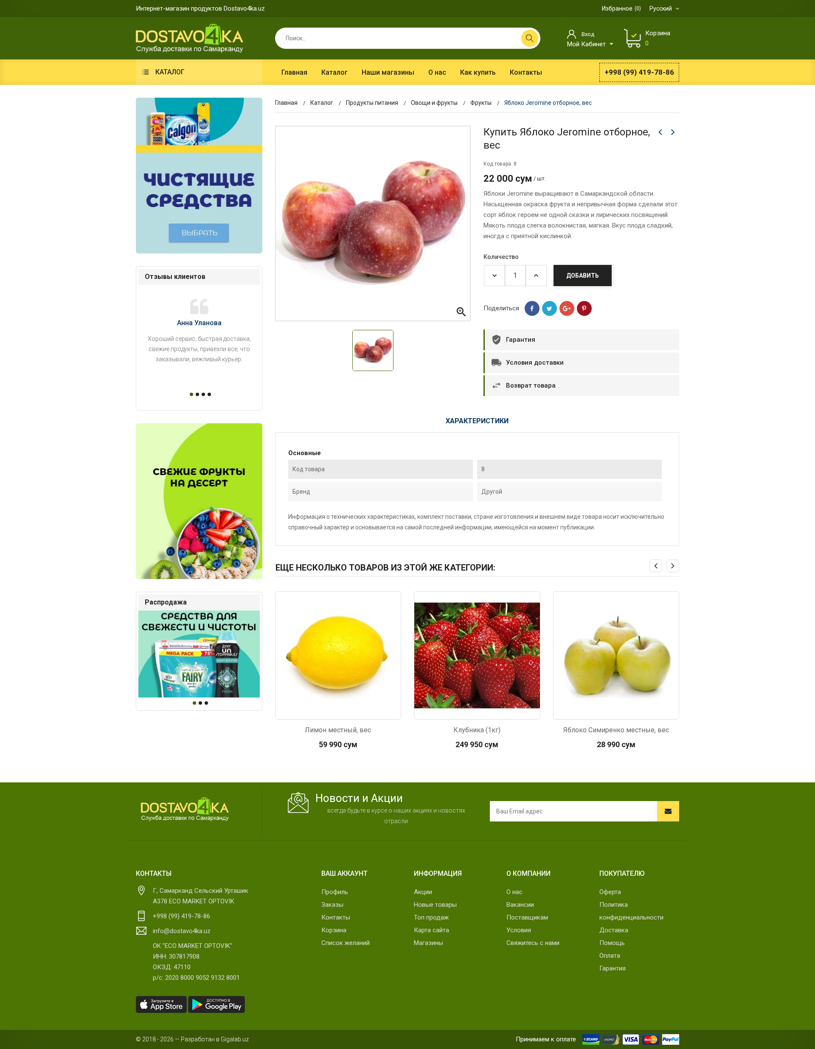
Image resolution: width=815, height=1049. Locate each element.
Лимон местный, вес (338, 730)
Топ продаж (431, 917)
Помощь (612, 943)
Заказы (332, 904)
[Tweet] (549, 308)
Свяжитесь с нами (532, 943)
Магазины (428, 943)
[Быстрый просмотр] (315, 710)
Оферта (610, 892)
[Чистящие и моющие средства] (199, 175)
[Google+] (566, 308)
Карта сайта (431, 930)
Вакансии (520, 904)
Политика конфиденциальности (631, 911)
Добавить (582, 275)
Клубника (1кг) (476, 730)
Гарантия (612, 968)
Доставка (613, 930)
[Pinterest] (584, 308)
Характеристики (477, 421)
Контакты (335, 917)
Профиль (334, 892)
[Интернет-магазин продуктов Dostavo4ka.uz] (189, 37)
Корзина (333, 930)
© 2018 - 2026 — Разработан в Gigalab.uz (192, 1039)
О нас (514, 892)
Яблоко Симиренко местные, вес (616, 730)
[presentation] (655, 566)
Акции (423, 892)
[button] (190, 394)
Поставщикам (527, 917)
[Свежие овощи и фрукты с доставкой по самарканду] (199, 501)
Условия (518, 930)
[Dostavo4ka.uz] (184, 809)
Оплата (609, 955)
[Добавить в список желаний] (360, 710)
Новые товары (435, 904)
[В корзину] (337, 710)
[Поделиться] (532, 308)
